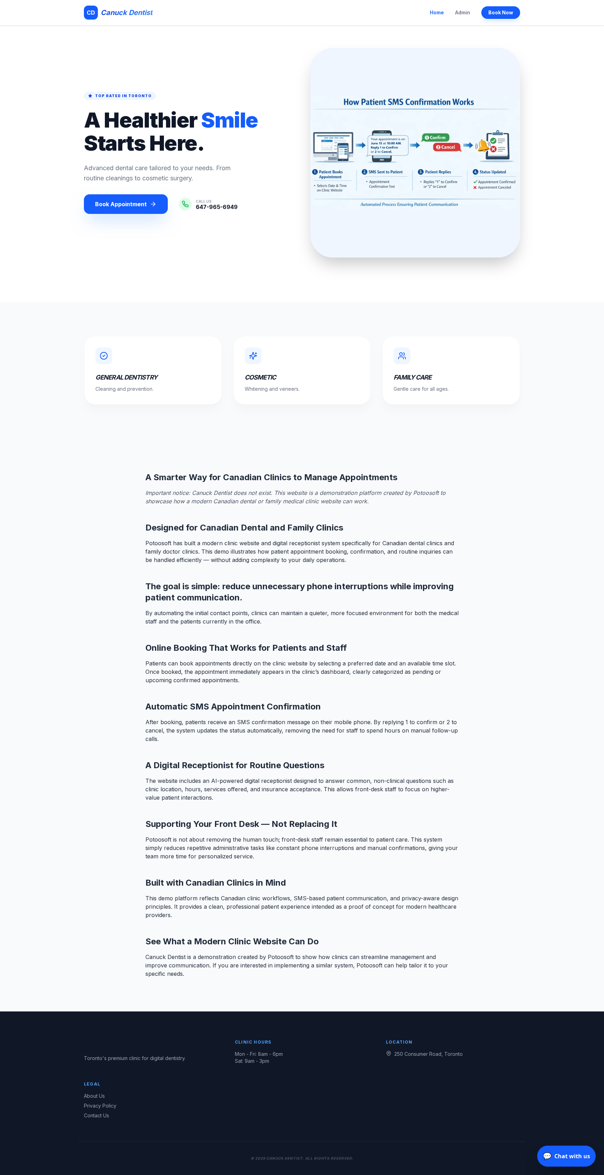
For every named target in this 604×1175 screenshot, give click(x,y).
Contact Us (96, 1115)
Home (437, 12)
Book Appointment (121, 204)
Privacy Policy (100, 1106)
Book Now (500, 12)
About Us (94, 1096)
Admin (462, 12)
